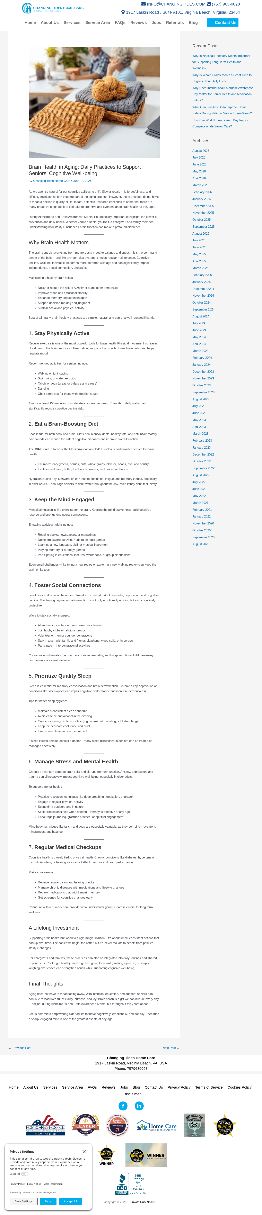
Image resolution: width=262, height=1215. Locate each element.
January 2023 (201, 447)
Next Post (171, 1048)
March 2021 (200, 502)
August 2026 (200, 150)
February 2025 (202, 275)
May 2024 (199, 337)
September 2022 (203, 468)
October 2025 (201, 219)
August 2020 (200, 544)
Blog (136, 1087)
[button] (222, 22)
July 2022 (198, 482)
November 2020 (203, 523)
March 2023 (200, 433)
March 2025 (200, 268)
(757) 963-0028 (226, 4)
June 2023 (199, 413)
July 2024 (198, 323)
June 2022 (199, 489)
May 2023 (199, 420)
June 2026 (199, 164)
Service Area (72, 1087)
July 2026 (198, 157)
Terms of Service (209, 1087)
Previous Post (20, 1048)
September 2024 (203, 309)
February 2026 (202, 192)
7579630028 (137, 1068)
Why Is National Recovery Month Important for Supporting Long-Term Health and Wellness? (221, 62)
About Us (30, 1087)
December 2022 (203, 454)
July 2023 (198, 406)
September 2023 (203, 392)
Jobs (124, 1087)
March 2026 (200, 185)
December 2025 (203, 206)
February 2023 (202, 440)
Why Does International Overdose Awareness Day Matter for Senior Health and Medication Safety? (222, 94)
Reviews (108, 1087)
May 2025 (199, 254)
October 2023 (201, 385)
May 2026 (199, 171)
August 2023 (200, 399)
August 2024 (200, 316)
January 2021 (201, 516)
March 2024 (200, 350)
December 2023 (203, 371)
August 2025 (200, 233)
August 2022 (200, 475)
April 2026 (199, 178)
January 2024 (201, 364)
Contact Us (154, 1087)
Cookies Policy (239, 1087)
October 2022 (201, 461)
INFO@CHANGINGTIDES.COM (176, 4)
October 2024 (201, 302)
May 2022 (199, 495)
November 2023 (203, 378)
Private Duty (142, 1202)
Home (14, 1087)
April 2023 (199, 427)
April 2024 (199, 344)
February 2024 (202, 357)
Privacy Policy (179, 1087)
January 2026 (201, 199)
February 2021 (202, 509)
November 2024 (203, 295)
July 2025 (198, 240)
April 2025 (199, 261)
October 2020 (201, 530)
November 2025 (203, 212)
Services (50, 1087)
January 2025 (201, 282)
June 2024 (199, 330)
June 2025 (199, 247)
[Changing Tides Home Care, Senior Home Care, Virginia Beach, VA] (131, 1184)
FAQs (92, 1087)
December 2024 (203, 288)
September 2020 (203, 537)
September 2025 (203, 226)
